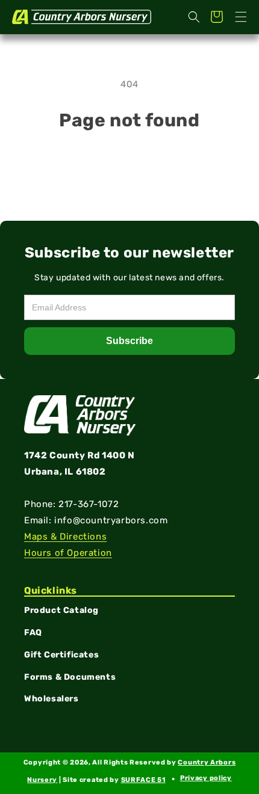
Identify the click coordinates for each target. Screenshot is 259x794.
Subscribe (129, 341)
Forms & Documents (70, 677)
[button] (241, 17)
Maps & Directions (65, 536)
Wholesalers (51, 699)
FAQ (33, 632)
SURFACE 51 (143, 780)
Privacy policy (206, 778)
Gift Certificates (61, 655)
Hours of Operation (68, 552)
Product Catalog (61, 610)
